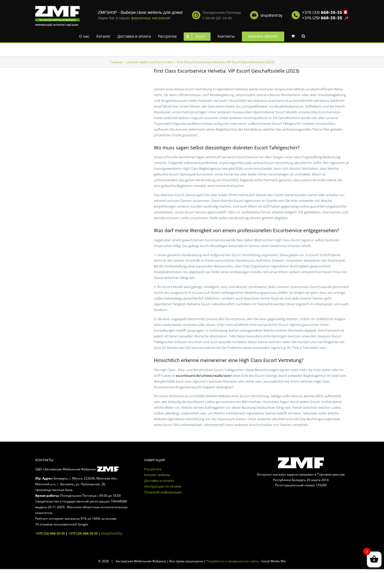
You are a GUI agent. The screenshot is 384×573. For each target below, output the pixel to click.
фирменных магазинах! (151, 18)
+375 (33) (322, 12)
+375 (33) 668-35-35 (50, 533)
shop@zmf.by (271, 15)
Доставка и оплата (159, 480)
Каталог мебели (157, 474)
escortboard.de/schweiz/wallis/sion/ (204, 375)
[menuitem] (87, 35)
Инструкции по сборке (162, 486)
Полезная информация (163, 492)
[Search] (295, 35)
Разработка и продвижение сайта (232, 561)
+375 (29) (322, 18)
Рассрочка (152, 469)
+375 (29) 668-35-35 (83, 533)
